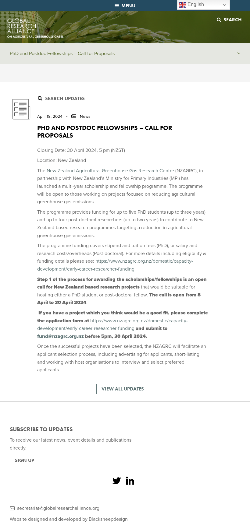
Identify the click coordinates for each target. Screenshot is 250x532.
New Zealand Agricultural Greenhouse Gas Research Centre (110, 171)
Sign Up (24, 460)
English (195, 4)
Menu (128, 5)
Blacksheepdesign (108, 519)
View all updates (123, 389)
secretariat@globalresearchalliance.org (58, 508)
